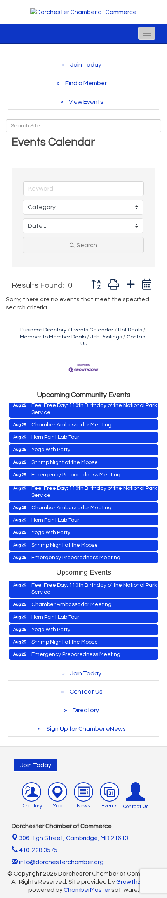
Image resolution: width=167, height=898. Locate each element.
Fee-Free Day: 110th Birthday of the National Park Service (94, 406)
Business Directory (43, 330)
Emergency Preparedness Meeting (75, 471)
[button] (95, 285)
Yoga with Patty (50, 446)
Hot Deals (130, 330)
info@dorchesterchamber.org (61, 862)
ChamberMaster (87, 890)
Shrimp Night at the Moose (64, 459)
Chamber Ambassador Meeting (71, 421)
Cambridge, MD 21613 (73, 838)
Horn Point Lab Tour (55, 434)
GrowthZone (134, 882)
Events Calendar (92, 330)
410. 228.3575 (37, 850)
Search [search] (87, 245)
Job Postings (106, 337)
